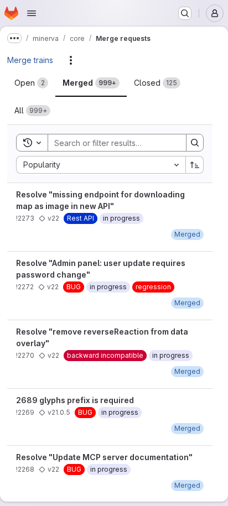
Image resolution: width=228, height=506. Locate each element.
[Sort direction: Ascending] (195, 165)
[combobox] (100, 165)
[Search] (195, 143)
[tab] (31, 83)
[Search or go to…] (184, 13)
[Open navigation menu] (31, 13)
